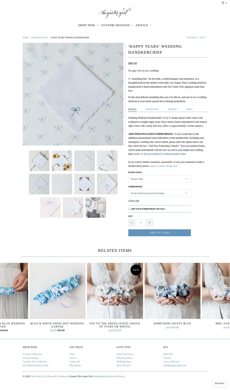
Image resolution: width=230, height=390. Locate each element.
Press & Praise (123, 365)
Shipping (172, 109)
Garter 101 (75, 361)
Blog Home (75, 365)
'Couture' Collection (32, 354)
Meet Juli (168, 354)
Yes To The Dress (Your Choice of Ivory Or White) (115, 291)
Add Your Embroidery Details (148, 209)
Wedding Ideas (124, 361)
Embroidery (135, 186)
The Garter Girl (38, 376)
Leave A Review (171, 361)
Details (132, 109)
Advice (142, 25)
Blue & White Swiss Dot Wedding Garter (58, 291)
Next (202, 38)
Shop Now (86, 25)
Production (152, 109)
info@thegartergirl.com (175, 365)
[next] (119, 94)
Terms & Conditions (58, 376)
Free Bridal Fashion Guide (35, 365)
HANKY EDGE (135, 172)
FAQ (72, 354)
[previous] (28, 94)
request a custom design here (163, 166)
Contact (167, 358)
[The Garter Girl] (115, 13)
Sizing (189, 109)
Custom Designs (115, 25)
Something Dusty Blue (173, 291)
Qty (130, 216)
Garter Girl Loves (125, 354)
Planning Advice (125, 358)
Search (73, 358)
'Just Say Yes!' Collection (35, 361)
